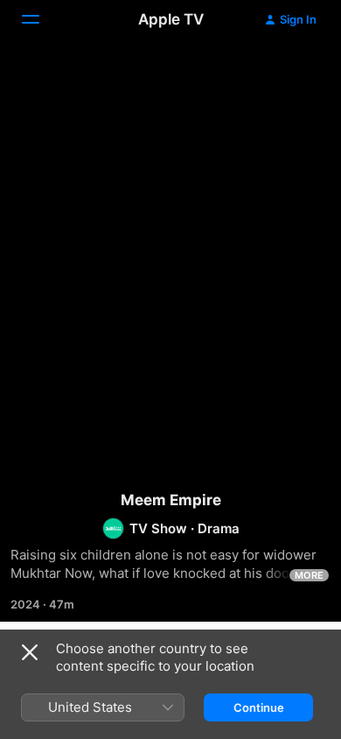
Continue (258, 707)
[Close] (30, 652)
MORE (309, 575)
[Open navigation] (41, 19)
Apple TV (171, 19)
